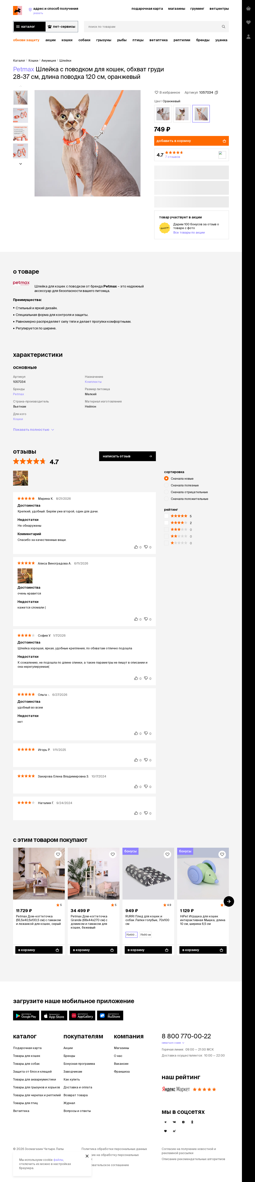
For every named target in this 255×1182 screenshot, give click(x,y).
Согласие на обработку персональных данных (110, 1157)
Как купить (71, 1079)
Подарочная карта (27, 1048)
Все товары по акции (189, 232)
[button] (191, 155)
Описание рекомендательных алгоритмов (193, 1159)
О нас (118, 1055)
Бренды (69, 1055)
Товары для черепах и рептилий (37, 1095)
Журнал (69, 1103)
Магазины (121, 1048)
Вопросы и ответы (77, 1111)
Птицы (138, 40)
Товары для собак (26, 1063)
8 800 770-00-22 (186, 1036)
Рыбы (122, 40)
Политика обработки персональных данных (114, 1149)
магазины (176, 8)
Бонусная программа (79, 1063)
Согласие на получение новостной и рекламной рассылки (189, 1151)
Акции (68, 1048)
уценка (221, 40)
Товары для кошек (26, 1055)
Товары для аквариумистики (34, 1079)
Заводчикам (72, 1071)
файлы (58, 1159)
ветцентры (219, 8)
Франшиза (122, 1071)
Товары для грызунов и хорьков (36, 1087)
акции (50, 40)
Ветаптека (159, 40)
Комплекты (93, 381)
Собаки (84, 40)
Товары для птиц (25, 1103)
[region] (121, 40)
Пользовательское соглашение (105, 1165)
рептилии (182, 40)
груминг (197, 8)
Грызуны (103, 40)
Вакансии (121, 1063)
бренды (202, 40)
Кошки (67, 40)
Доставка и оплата (77, 1087)
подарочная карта (147, 8)
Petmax (23, 69)
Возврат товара (75, 1095)
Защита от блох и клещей (32, 1071)
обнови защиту (26, 40)
